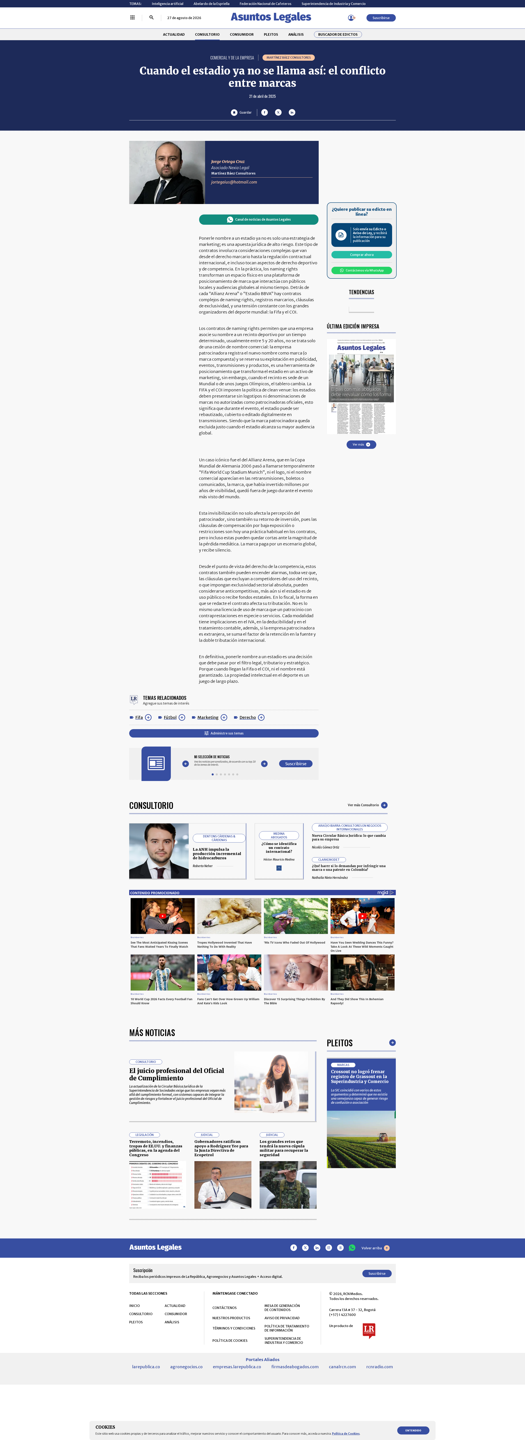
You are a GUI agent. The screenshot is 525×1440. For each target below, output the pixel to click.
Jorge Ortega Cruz (228, 161)
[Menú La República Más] (132, 18)
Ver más (358, 444)
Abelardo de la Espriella (211, 4)
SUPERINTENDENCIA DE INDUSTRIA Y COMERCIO (284, 1340)
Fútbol (170, 717)
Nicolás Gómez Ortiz (325, 847)
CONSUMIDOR (242, 34)
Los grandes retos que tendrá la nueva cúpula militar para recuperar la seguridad (284, 1148)
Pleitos (340, 1042)
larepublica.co (146, 1366)
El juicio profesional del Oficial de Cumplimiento (176, 1074)
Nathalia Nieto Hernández (330, 878)
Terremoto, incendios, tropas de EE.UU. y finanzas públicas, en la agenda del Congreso (155, 1148)
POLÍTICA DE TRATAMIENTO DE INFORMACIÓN (287, 1328)
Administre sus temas (227, 733)
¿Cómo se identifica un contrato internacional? (278, 848)
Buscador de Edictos (338, 34)
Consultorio (151, 805)
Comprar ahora (362, 255)
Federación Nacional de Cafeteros (265, 4)
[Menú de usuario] (351, 18)
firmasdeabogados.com (295, 1366)
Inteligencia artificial (167, 4)
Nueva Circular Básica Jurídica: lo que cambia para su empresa (349, 837)
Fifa (139, 717)
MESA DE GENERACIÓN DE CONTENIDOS (282, 1308)
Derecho (248, 717)
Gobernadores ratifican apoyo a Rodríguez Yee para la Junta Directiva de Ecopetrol (221, 1148)
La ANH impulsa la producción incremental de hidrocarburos (217, 853)
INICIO (134, 1306)
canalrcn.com (342, 1366)
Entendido (413, 1430)
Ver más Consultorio (363, 805)
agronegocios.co (186, 1366)
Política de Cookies (346, 1433)
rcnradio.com (379, 1366)
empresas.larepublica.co (237, 1366)
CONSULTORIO (207, 34)
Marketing (208, 717)
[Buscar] (151, 18)
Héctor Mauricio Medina (279, 859)
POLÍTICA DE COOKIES (230, 1341)
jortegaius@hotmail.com (234, 182)
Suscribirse (381, 18)
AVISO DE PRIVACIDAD (282, 1318)
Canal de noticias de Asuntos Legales (263, 219)
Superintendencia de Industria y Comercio (334, 4)
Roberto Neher (203, 866)
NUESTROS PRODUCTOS (231, 1318)
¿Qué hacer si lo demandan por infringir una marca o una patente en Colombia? (349, 868)
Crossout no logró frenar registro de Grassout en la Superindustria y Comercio (360, 1076)
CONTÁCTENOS (224, 1308)
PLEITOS (271, 34)
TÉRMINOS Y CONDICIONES (233, 1328)
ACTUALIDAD (174, 34)
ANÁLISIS (296, 34)
